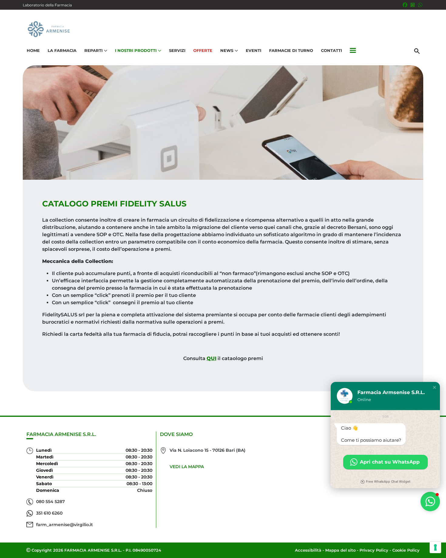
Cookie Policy (406, 550)
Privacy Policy (374, 550)
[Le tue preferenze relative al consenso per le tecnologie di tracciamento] (435, 547)
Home (33, 50)
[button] (353, 51)
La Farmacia (62, 50)
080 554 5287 (50, 501)
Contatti (331, 50)
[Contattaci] (420, 5)
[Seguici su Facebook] (405, 5)
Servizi (177, 50)
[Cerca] (417, 50)
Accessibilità (308, 550)
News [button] (226, 50)
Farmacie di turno (291, 50)
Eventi (253, 50)
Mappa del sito (340, 550)
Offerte (202, 50)
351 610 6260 (49, 513)
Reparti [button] (93, 50)
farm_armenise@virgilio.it (64, 524)
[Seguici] (413, 5)
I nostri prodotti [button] (136, 50)
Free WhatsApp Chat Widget (388, 482)
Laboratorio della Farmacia (47, 5)
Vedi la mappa (187, 466)
